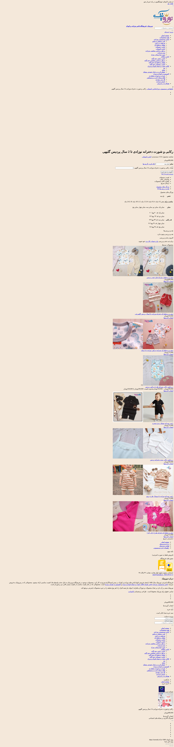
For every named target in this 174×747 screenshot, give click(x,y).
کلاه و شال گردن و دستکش (156, 78)
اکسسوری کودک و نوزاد (161, 74)
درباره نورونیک (164, 544)
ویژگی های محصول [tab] (162, 187)
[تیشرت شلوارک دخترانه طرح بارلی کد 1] (143, 531)
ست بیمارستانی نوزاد (158, 55)
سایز (171, 164)
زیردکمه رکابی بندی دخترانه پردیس (161, 460)
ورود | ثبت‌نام (169, 32)
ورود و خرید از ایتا (167, 174)
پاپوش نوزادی (160, 81)
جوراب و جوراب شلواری (157, 76)
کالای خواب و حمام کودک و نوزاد (158, 66)
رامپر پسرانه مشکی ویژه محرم (162, 423)
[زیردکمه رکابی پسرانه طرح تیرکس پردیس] (158, 385)
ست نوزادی (161, 53)
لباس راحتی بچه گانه (158, 58)
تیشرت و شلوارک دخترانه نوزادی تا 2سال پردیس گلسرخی (154, 314)
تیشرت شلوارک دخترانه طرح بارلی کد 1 (160, 533)
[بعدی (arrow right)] (170, 745)
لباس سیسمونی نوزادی (161, 39)
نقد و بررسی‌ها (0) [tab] (163, 189)
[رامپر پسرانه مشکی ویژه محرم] (143, 421)
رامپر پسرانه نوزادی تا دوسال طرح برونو (159, 496)
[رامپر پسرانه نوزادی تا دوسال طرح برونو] (143, 494)
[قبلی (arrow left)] (172, 745)
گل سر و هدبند (160, 80)
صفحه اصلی (165, 35)
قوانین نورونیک (164, 546)
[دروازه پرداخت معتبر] (169, 571)
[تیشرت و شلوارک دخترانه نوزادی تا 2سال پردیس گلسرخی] (158, 312)
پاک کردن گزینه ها (149, 164)
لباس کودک (148, 584)
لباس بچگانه (165, 56)
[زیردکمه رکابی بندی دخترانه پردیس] (143, 458)
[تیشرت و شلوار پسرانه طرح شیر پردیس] (143, 275)
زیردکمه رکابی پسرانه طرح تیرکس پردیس (159, 387)
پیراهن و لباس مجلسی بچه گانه (154, 60)
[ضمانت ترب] (162, 692)
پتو (164, 68)
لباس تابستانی (160, 49)
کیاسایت (131, 591)
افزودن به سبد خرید (166, 172)
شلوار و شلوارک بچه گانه (157, 62)
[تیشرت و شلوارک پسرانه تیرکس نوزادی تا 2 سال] (143, 348)
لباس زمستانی (160, 47)
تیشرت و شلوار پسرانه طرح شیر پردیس (160, 277)
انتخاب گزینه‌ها (168, 281)
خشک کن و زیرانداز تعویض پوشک (154, 72)
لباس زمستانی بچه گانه (157, 64)
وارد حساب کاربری (151, 241)
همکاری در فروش (163, 83)
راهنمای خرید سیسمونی (161, 548)
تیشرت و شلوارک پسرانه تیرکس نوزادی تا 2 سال (157, 350)
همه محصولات (164, 37)
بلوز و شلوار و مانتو (158, 41)
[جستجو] (172, 30)
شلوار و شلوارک (159, 45)
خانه (172, 89)
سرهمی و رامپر (160, 43)
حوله (163, 70)
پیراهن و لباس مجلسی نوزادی (155, 51)
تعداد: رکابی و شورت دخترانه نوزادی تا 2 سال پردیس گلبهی (153, 168)
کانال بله (170, 4)
